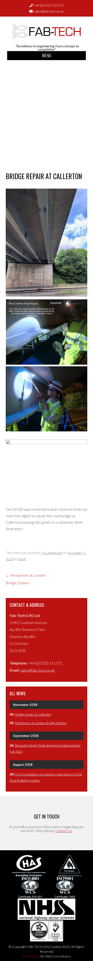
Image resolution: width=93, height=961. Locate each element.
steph (22, 559)
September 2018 (25, 736)
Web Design (31, 956)
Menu (46, 55)
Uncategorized (52, 553)
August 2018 (22, 764)
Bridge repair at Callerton (33, 714)
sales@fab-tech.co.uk (48, 11)
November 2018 (25, 705)
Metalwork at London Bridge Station (41, 723)
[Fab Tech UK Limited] (46, 36)
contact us (63, 830)
